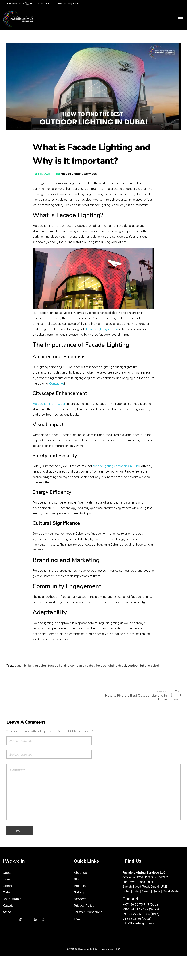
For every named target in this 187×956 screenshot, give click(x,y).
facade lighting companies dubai (71, 665)
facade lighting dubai (111, 665)
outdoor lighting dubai (143, 665)
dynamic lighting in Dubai (102, 329)
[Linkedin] (35, 919)
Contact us (56, 383)
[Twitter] (5, 919)
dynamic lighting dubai (31, 665)
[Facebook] (13, 919)
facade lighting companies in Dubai (116, 466)
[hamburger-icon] (180, 17)
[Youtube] (28, 919)
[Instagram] (20, 919)
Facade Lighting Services (78, 173)
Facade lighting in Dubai (49, 403)
